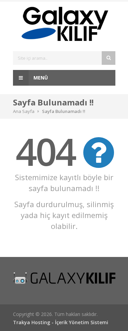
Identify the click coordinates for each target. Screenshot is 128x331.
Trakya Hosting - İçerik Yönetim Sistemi (60, 322)
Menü (40, 77)
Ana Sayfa (23, 111)
